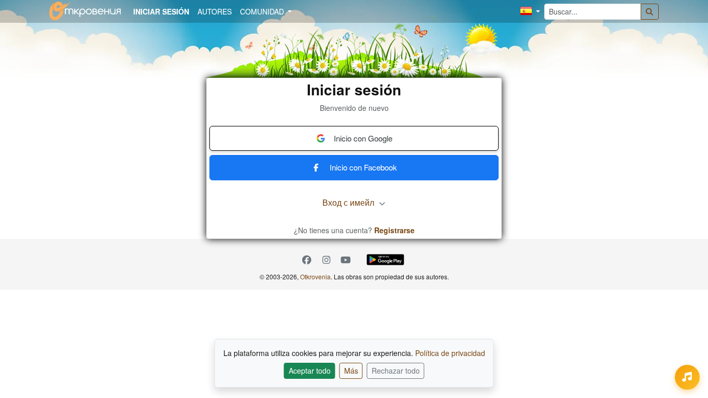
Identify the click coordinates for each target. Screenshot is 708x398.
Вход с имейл (349, 202)
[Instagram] (326, 259)
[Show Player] (687, 377)
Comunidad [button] (263, 11)
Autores (214, 11)
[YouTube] (345, 259)
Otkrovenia (315, 276)
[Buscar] (650, 12)
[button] (530, 11)
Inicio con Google (363, 138)
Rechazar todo (396, 370)
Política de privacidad (450, 353)
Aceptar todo (310, 370)
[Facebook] (307, 259)
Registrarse (394, 230)
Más (351, 370)
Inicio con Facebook (363, 167)
